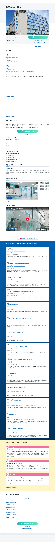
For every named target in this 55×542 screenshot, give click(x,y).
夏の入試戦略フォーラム (13, 249)
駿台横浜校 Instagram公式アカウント (28, 238)
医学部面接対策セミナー (13, 304)
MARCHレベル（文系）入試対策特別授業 (17, 387)
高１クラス (10, 145)
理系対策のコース (11, 157)
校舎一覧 (6, 533)
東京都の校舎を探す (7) (11, 502)
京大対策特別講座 (12, 373)
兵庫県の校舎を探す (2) (11, 514)
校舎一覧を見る (28, 498)
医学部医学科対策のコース (13, 159)
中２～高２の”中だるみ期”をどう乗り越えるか (18, 346)
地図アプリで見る (10, 96)
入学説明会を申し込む (39, 37)
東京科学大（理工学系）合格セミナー (16, 400)
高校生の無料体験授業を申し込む (38, 42)
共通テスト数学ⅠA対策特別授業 (15, 332)
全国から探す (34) (10, 517)
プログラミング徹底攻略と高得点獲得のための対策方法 (20, 291)
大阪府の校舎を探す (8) (11, 512)
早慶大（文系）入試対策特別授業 (15, 428)
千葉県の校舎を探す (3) (11, 504)
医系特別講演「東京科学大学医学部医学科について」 (20, 263)
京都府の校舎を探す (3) (11, 509)
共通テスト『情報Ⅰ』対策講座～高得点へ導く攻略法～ (20, 359)
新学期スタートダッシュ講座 (14, 277)
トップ (2, 533)
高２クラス (10, 143)
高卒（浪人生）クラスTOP (12, 161)
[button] (7, 191)
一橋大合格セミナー (12, 414)
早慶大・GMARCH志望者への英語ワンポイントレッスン (20, 318)
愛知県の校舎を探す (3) (11, 507)
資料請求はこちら (38, 40)
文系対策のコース (11, 155)
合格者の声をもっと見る (12, 487)
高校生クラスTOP (10, 148)
